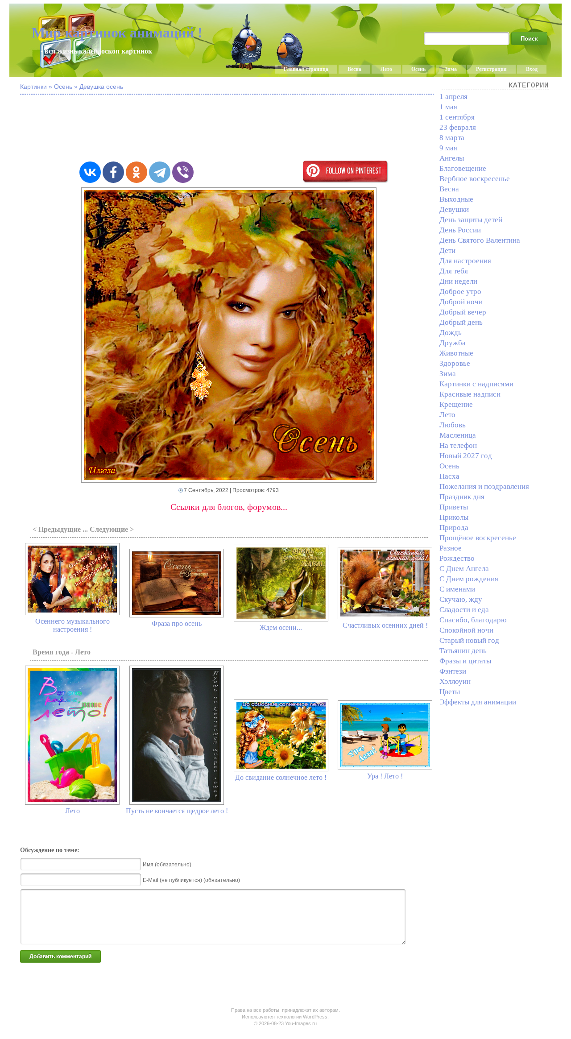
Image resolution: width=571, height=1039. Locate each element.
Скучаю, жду (460, 599)
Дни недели (458, 281)
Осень (418, 69)
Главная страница (306, 69)
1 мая (448, 107)
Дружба (452, 343)
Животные (456, 353)
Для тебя (453, 271)
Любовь (452, 425)
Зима (451, 69)
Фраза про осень (177, 623)
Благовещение (462, 168)
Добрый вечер (462, 312)
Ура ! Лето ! (385, 776)
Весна (354, 69)
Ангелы (451, 158)
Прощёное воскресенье (477, 538)
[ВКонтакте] (90, 172)
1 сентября (457, 117)
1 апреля (453, 96)
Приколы (453, 517)
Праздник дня (461, 497)
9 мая (448, 148)
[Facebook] (113, 172)
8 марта (451, 137)
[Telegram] (159, 172)
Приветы (453, 507)
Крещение (456, 404)
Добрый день (461, 322)
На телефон (458, 445)
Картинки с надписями (476, 384)
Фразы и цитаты (465, 661)
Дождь (450, 332)
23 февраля (457, 127)
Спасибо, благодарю (473, 620)
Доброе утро (460, 291)
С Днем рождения (468, 579)
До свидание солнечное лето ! (281, 777)
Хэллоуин (455, 681)
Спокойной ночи (466, 630)
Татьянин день (463, 650)
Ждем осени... (281, 627)
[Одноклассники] (136, 172)
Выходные (456, 199)
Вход (532, 69)
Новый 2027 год (465, 455)
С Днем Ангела (464, 568)
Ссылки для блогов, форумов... (228, 507)
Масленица (457, 435)
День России (460, 230)
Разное (450, 548)
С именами (457, 589)
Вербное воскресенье (474, 178)
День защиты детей (470, 219)
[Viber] (183, 172)
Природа (453, 527)
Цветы (449, 691)
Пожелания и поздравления (484, 486)
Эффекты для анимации (477, 702)
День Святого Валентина (479, 240)
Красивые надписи (470, 394)
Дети (447, 250)
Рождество (457, 558)
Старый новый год (469, 640)
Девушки (454, 209)
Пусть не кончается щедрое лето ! (177, 811)
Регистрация (491, 69)
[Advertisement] (238, 128)
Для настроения (465, 261)
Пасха (449, 476)
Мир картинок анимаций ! (117, 33)
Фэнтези (452, 671)
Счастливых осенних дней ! (385, 625)
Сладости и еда (464, 609)
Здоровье (454, 363)
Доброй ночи (461, 302)
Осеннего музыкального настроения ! (72, 625)
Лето (386, 69)
